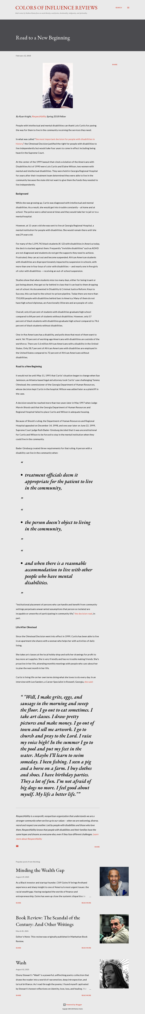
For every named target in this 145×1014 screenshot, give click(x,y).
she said (88, 681)
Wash (21, 962)
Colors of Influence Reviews (56, 7)
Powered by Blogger (74, 1005)
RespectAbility (39, 116)
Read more (86, 903)
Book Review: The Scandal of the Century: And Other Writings (48, 921)
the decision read (83, 613)
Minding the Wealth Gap (40, 870)
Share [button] (114, 64)
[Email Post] (17, 847)
